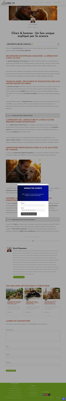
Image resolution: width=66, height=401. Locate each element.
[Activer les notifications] (63, 399)
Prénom (23, 203)
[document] (33, 200)
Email (22, 208)
